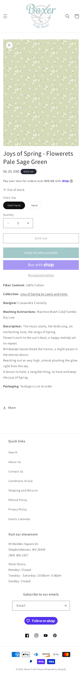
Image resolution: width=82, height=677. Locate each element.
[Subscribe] (65, 606)
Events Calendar (19, 519)
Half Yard (16, 206)
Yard (36, 206)
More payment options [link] (41, 275)
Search (13, 452)
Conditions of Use (20, 481)
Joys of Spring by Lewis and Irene (44, 294)
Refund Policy (17, 500)
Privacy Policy (17, 509)
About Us (14, 462)
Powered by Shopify (55, 669)
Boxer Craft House (34, 669)
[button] (5, 16)
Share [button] (12, 407)
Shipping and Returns (23, 490)
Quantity (8, 215)
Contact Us (15, 471)
